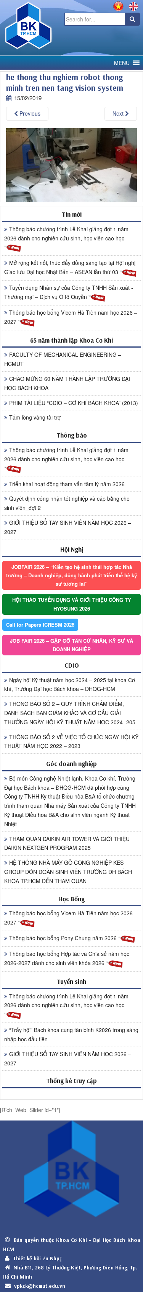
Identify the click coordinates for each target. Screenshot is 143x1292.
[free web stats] (71, 1093)
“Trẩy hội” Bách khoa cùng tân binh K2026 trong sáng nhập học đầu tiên (71, 1034)
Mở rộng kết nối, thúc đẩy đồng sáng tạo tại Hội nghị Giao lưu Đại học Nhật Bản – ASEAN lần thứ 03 (69, 267)
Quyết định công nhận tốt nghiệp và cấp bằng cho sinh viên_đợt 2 (67, 503)
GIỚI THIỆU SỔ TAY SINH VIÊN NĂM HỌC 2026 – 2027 (67, 527)
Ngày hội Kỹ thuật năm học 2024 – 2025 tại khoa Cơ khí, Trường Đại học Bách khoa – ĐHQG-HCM (69, 684)
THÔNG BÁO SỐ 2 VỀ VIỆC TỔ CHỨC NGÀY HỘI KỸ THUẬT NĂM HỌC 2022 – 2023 (71, 741)
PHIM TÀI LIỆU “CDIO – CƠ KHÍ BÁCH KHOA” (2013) (73, 403)
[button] (122, 63)
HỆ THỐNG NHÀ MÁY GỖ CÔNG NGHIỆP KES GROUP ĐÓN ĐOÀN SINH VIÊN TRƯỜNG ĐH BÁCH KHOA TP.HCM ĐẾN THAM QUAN (68, 872)
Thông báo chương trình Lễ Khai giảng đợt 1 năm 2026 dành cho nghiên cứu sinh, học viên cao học (66, 233)
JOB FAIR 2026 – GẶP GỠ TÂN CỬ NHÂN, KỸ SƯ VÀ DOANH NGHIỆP (71, 645)
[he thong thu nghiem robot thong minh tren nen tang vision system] (71, 164)
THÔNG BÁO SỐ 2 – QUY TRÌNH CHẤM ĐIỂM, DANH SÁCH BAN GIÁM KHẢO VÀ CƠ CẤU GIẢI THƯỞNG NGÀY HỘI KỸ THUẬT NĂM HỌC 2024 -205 (69, 713)
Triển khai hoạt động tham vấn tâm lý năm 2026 (67, 484)
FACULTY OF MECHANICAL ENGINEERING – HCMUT (62, 359)
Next (118, 113)
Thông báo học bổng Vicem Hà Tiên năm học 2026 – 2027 (70, 317)
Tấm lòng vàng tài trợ (35, 417)
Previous (29, 113)
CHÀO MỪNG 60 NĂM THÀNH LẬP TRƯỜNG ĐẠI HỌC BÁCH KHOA (67, 383)
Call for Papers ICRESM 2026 (40, 624)
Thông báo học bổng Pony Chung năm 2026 (63, 938)
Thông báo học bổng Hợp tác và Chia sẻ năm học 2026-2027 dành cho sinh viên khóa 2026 (66, 958)
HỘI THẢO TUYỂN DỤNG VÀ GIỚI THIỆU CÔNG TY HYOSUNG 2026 (71, 604)
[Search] (132, 19)
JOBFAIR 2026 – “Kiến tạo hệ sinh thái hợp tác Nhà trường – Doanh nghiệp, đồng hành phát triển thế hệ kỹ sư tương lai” (71, 575)
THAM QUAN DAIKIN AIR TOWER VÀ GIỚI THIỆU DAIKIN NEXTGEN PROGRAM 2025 (67, 843)
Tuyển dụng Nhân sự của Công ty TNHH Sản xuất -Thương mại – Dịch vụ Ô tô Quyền (68, 292)
